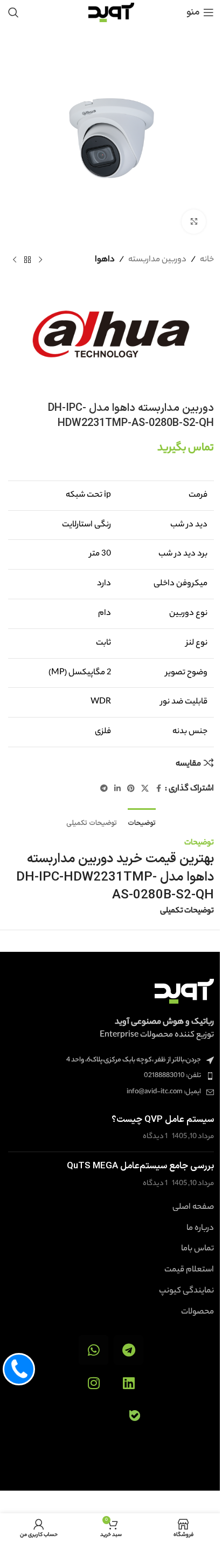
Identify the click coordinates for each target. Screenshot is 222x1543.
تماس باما (197, 1249)
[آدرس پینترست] (131, 789)
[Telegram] (128, 1350)
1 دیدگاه (155, 1137)
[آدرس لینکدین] (117, 789)
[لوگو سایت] (111, 12)
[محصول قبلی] (40, 259)
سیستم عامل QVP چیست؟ (163, 1120)
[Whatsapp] (93, 1350)
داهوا (105, 260)
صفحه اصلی (193, 1207)
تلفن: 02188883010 (172, 1075)
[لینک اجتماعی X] (145, 789)
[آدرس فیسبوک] (158, 789)
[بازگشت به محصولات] (27, 259)
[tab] (142, 822)
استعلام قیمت (189, 1270)
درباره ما (200, 1228)
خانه (207, 260)
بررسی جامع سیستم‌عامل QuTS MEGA (140, 1166)
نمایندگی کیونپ (186, 1291)
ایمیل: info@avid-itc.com (164, 1092)
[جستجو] (13, 12)
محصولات (197, 1312)
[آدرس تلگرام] (104, 789)
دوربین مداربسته (157, 260)
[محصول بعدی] (14, 259)
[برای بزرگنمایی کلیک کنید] (194, 221)
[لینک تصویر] (184, 991)
